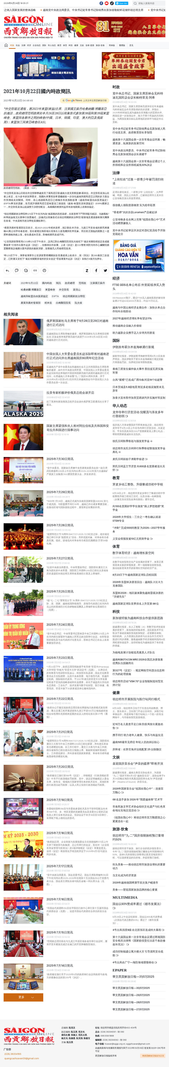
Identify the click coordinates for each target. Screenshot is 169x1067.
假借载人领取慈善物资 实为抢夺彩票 (134, 205)
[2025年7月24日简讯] (23, 636)
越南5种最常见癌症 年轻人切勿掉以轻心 (136, 742)
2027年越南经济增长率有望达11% (132, 318)
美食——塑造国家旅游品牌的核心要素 (135, 889)
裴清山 (76, 289)
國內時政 (47, 283)
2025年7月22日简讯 (60, 699)
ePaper (120, 970)
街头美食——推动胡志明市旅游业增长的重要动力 (139, 866)
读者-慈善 (89, 45)
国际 (44, 45)
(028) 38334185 (12, 1053)
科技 (71, 45)
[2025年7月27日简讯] (23, 569)
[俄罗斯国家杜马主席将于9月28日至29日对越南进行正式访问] (23, 332)
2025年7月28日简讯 (60, 525)
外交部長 (64, 289)
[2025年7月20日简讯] (23, 778)
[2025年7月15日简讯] (23, 943)
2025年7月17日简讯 (60, 866)
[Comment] (16, 270)
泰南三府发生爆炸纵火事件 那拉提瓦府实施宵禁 (138, 370)
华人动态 (52, 45)
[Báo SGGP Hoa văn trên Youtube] (107, 3)
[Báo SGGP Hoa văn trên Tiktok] (112, 3)
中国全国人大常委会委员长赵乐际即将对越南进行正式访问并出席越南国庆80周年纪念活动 (78, 356)
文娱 (82, 45)
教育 (59, 45)
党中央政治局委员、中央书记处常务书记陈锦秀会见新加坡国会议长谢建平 (139, 152)
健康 (76, 45)
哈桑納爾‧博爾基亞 (31, 289)
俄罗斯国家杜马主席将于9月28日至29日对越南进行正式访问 (77, 322)
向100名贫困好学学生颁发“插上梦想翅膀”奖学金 (138, 508)
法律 (23, 45)
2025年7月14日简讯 (60, 965)
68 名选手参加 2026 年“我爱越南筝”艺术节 (138, 799)
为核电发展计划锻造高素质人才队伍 (134, 652)
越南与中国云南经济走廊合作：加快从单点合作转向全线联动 (139, 309)
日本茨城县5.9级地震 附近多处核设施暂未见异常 (138, 388)
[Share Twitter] (105, 270)
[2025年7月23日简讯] (23, 669)
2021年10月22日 (29, 283)
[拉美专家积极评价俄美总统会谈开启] (23, 404)
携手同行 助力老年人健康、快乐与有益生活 (138, 735)
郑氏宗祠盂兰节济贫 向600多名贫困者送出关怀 (139, 468)
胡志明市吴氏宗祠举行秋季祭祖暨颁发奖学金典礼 (139, 450)
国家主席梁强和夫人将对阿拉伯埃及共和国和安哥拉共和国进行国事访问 (78, 427)
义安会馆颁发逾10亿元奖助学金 (131, 538)
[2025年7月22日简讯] (23, 710)
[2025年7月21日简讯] (23, 743)
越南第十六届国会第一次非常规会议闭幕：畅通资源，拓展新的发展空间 (139, 141)
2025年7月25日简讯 (60, 591)
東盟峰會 (50, 289)
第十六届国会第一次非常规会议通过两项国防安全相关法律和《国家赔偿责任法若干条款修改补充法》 (139, 940)
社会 (18, 45)
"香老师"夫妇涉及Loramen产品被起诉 (135, 212)
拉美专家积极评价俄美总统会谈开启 (70, 392)
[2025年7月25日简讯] (23, 603)
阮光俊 (78, 302)
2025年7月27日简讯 (60, 558)
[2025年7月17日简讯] (23, 877)
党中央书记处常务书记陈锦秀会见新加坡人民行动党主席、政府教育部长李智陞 (139, 130)
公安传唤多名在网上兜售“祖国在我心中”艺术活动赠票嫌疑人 (139, 221)
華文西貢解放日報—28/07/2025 (131, 1002)
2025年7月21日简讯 (60, 732)
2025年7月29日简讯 (60, 492)
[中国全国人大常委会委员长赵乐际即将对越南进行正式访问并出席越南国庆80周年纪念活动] (23, 365)
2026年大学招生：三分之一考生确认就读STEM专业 (137, 518)
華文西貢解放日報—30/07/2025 (131, 988)
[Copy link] (35, 270)
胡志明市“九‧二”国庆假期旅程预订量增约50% (138, 837)
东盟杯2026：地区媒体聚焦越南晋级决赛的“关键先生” (138, 594)
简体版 (112, 45)
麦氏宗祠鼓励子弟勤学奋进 (129, 459)
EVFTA (55, 296)
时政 (12, 45)
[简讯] (7, 270)
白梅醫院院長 (63, 302)
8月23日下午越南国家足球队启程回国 (135, 574)
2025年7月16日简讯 (60, 899)
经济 (29, 45)
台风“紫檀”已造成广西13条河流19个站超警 (137, 379)
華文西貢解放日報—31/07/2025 (133, 976)
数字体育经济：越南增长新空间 (133, 553)
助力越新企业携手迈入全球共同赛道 (134, 332)
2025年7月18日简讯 (60, 833)
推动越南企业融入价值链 (127, 325)
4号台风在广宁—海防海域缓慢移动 (133, 962)
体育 (65, 45)
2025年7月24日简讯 (60, 624)
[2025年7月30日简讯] (23, 470)
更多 (21, 997)
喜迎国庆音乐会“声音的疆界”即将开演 (138, 763)
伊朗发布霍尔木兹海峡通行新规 (133, 347)
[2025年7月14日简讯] (23, 977)
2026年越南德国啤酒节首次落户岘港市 (135, 882)
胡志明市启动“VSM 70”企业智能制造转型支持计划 (138, 683)
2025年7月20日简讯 (60, 766)
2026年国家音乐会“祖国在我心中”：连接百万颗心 (138, 790)
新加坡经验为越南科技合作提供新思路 (138, 618)
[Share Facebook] (96, 270)
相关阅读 (11, 314)
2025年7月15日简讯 (60, 932)
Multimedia (125, 898)
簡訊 (58, 283)
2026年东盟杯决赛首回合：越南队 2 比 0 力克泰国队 (138, 583)
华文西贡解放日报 (28, 27)
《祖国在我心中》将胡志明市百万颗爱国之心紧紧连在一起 (139, 819)
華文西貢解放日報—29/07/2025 (131, 995)
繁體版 (122, 45)
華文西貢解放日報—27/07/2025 (131, 1009)
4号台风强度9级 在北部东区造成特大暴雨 (137, 929)
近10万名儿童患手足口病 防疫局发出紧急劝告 (138, 726)
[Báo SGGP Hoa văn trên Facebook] (101, 3)
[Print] (44, 270)
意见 (131, 45)
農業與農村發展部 (31, 302)
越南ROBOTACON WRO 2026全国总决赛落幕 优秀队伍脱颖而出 (138, 661)
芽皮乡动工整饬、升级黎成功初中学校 (138, 484)
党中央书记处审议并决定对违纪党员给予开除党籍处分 (139, 232)
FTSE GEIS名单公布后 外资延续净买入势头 (139, 286)
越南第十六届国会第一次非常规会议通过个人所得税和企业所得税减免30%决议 (139, 163)
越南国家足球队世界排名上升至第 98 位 (136, 603)
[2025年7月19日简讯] (23, 811)
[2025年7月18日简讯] (23, 844)
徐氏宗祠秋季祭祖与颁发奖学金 (131, 441)
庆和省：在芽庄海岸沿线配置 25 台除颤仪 (137, 749)
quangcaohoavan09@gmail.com (21, 1058)
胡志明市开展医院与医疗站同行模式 (136, 699)
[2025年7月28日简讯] (23, 536)
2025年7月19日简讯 (60, 800)
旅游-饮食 (100, 45)
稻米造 (48, 302)
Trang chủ (6, 45)
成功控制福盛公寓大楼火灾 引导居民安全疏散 (138, 953)
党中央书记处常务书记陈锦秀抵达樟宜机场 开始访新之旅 (134, 10)
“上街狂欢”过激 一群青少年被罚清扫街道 (138, 181)
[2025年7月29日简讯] (23, 503)
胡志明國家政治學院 (74, 296)
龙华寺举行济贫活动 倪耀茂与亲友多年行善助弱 (138, 414)
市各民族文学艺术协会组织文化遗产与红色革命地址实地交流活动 (139, 808)
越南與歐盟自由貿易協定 (34, 296)
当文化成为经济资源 (124, 875)
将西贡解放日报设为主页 (153, 1056)
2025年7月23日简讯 (60, 657)
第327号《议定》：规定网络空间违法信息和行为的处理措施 (139, 672)
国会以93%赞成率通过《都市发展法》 (138, 904)
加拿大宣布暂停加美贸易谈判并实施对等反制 (139, 397)
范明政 (82, 283)
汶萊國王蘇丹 (97, 283)
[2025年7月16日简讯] (23, 910)
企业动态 (37, 45)
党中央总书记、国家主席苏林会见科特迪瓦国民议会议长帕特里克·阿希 (138, 95)
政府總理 (70, 283)
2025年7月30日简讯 (60, 459)
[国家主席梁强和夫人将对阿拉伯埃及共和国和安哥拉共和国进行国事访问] (23, 437)
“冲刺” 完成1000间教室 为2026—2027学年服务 (139, 529)
